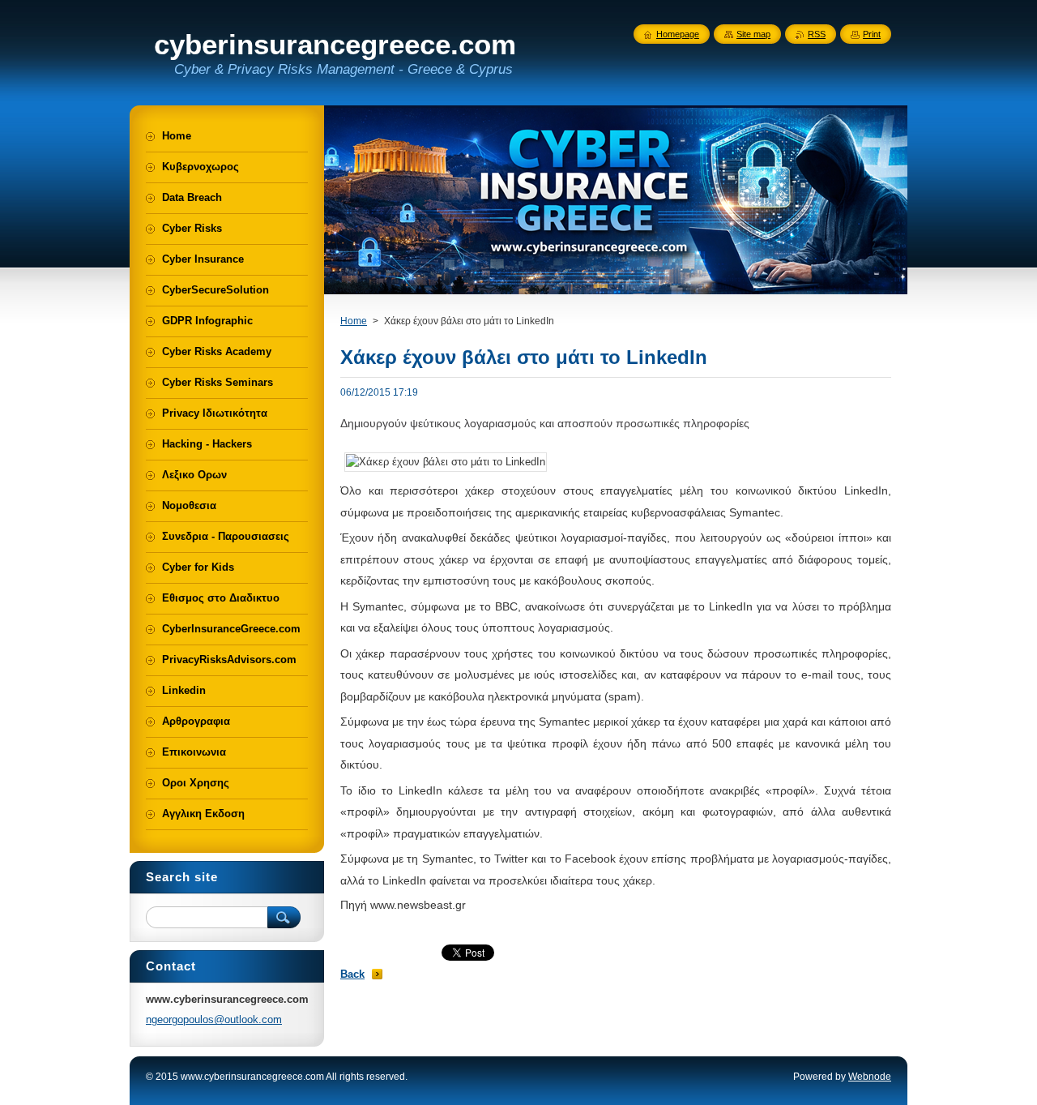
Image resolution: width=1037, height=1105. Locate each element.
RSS (817, 34)
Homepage (677, 34)
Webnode (869, 1076)
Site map (753, 34)
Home (353, 321)
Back (352, 974)
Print (872, 34)
